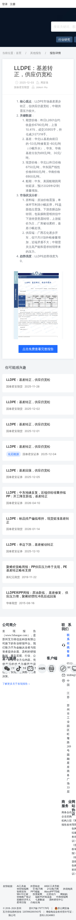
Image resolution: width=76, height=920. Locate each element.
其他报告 (35, 53)
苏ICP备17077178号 (39, 908)
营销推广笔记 (24, 896)
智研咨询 (21, 891)
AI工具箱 (21, 886)
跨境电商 (67, 888)
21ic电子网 (53, 888)
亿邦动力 (51, 894)
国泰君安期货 (21, 87)
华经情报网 (22, 888)
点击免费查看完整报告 (38, 349)
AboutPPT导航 (52, 891)
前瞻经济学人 (24, 899)
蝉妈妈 (63, 894)
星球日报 (21, 902)
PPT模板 (35, 891)
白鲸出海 (35, 902)
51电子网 (38, 888)
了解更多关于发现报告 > (16, 683)
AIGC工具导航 (51, 886)
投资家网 (37, 894)
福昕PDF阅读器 (43, 896)
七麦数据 (40, 899)
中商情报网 (62, 896)
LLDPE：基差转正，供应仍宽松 (33, 71)
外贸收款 (35, 886)
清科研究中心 (56, 899)
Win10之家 (22, 894)
